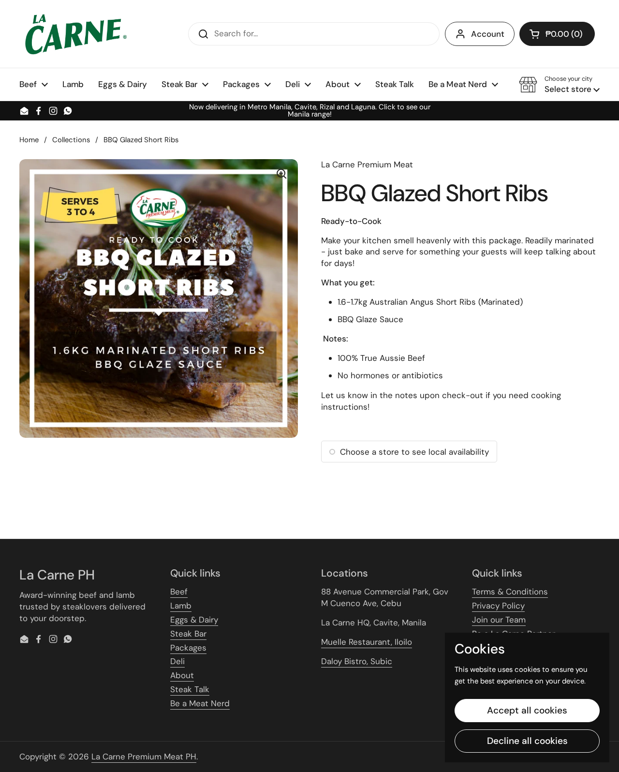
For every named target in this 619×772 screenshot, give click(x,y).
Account (487, 34)
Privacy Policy (498, 605)
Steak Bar (188, 633)
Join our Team (499, 619)
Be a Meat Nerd (200, 703)
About (182, 675)
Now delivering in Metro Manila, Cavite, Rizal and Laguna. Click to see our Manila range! (309, 111)
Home (29, 140)
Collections (71, 140)
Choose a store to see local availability (414, 451)
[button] (557, 34)
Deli (177, 661)
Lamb (181, 605)
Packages (188, 647)
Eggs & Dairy (194, 619)
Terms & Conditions (510, 591)
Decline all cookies (527, 741)
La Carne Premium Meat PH (143, 756)
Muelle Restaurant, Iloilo (366, 642)
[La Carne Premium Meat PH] (74, 34)
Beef (179, 591)
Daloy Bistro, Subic (356, 661)
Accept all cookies (527, 710)
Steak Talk (189, 689)
